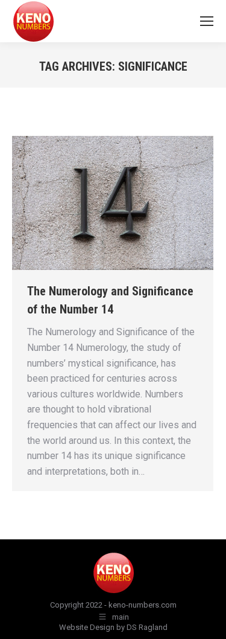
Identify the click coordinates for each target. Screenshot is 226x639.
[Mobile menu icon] (206, 21)
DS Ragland (147, 627)
